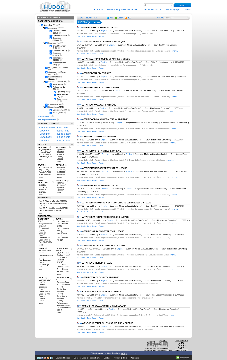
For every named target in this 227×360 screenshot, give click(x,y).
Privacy (117, 358)
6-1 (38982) (61, 185)
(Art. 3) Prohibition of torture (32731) (53, 210)
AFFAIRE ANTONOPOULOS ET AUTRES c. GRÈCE (106, 59)
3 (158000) (61, 150)
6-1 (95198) (61, 170)
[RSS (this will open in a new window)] (48, 358)
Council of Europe (63, 358)
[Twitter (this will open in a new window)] (38, 358)
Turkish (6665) (45, 154)
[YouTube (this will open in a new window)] (45, 358)
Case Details (81, 36)
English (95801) (45, 150)
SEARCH (182, 5)
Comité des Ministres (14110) (61, 291)
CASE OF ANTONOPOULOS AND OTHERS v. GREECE (107, 323)
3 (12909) (60, 187)
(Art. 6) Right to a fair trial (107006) (53, 201)
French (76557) (45, 152)
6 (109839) (61, 167)
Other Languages (172, 9)
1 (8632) (60, 159)
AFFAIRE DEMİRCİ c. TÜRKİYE (96, 73)
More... (42, 159)
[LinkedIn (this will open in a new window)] (51, 358)
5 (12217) (60, 190)
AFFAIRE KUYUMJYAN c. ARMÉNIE (99, 136)
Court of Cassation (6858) (43, 298)
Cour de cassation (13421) (43, 287)
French (117, 91)
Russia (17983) (45, 172)
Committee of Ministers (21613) (62, 259)
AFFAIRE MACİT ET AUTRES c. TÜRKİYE (101, 151)
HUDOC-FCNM (63, 131)
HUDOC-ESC (44, 140)
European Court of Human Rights (87, 358)
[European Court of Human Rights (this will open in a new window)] (54, 6)
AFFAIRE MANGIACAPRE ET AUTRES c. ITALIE (104, 168)
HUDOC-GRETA (63, 137)
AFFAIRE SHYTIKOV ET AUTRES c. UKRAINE (103, 245)
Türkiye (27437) (45, 167)
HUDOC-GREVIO (64, 140)
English (104, 31)
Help (125, 358)
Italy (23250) (44, 170)
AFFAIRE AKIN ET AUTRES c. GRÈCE (100, 27)
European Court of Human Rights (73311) (63, 284)
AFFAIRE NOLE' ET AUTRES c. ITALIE (100, 185)
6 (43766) (60, 183)
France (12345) (45, 174)
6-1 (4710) (43, 187)
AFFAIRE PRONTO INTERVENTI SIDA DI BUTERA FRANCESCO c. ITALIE (116, 203)
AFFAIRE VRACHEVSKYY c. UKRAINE (100, 277)
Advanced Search (129, 9)
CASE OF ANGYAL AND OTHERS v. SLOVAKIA (104, 306)
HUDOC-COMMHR (47, 128)
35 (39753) (61, 174)
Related (101, 36)
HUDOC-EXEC (63, 128)
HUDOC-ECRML (46, 137)
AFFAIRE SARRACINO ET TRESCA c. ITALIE (103, 231)
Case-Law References (151, 9)
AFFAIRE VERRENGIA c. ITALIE (97, 263)
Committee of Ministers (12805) (62, 298)
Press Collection (44, 117)
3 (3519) (42, 190)
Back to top (184, 358)
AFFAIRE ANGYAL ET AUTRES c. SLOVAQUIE (103, 42)
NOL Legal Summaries (47, 120)
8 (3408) (42, 192)
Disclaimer (134, 358)
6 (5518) (42, 185)
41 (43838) (61, 172)
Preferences (112, 9)
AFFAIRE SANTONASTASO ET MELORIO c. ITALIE (105, 217)
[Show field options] (172, 5)
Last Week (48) (63, 221)
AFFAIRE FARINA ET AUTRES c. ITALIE (100, 87)
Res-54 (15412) (45, 242)
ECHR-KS (99, 9)
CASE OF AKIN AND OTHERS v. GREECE (101, 292)
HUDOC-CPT (44, 131)
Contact (187, 9)
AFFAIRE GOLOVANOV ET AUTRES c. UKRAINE (105, 119)
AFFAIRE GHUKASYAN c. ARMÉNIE (99, 105)
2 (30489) (60, 152)
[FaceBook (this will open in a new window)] (41, 358)
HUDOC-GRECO (64, 134)
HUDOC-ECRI (45, 134)
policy (124, 353)
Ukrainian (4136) (45, 157)
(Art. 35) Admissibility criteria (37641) (53, 208)
